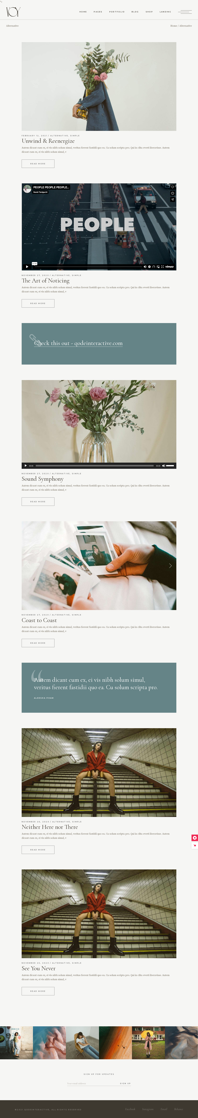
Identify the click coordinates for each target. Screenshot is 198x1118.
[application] (99, 466)
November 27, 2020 (35, 275)
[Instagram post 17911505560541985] (82, 1042)
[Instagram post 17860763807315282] (115, 1042)
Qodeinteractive (37, 1110)
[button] (27, 565)
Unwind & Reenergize (48, 140)
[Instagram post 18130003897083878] (49, 1042)
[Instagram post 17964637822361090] (16, 1042)
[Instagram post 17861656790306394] (148, 1042)
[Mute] (163, 465)
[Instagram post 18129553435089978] (181, 1042)
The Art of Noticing (45, 280)
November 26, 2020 (35, 822)
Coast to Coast (39, 620)
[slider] (170, 465)
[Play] (25, 465)
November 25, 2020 (35, 963)
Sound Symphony (43, 478)
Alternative (59, 136)
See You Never (39, 968)
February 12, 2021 (34, 136)
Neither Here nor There (50, 827)
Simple (75, 136)
